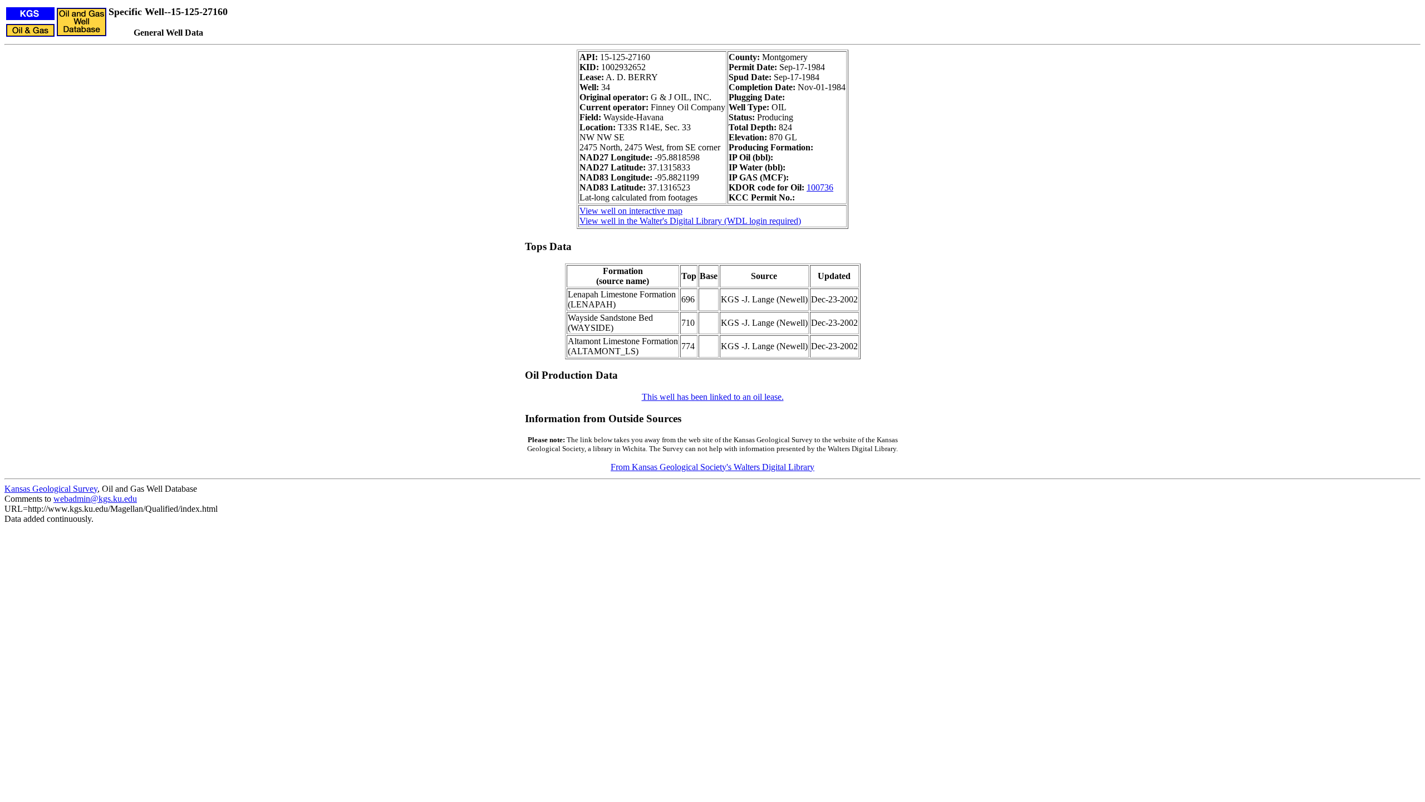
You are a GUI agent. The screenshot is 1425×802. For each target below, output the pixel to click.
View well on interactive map (630, 211)
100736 (820, 187)
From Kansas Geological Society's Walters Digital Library (712, 467)
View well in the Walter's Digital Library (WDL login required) (690, 221)
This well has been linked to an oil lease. (713, 397)
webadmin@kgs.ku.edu (95, 498)
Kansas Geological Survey (50, 488)
